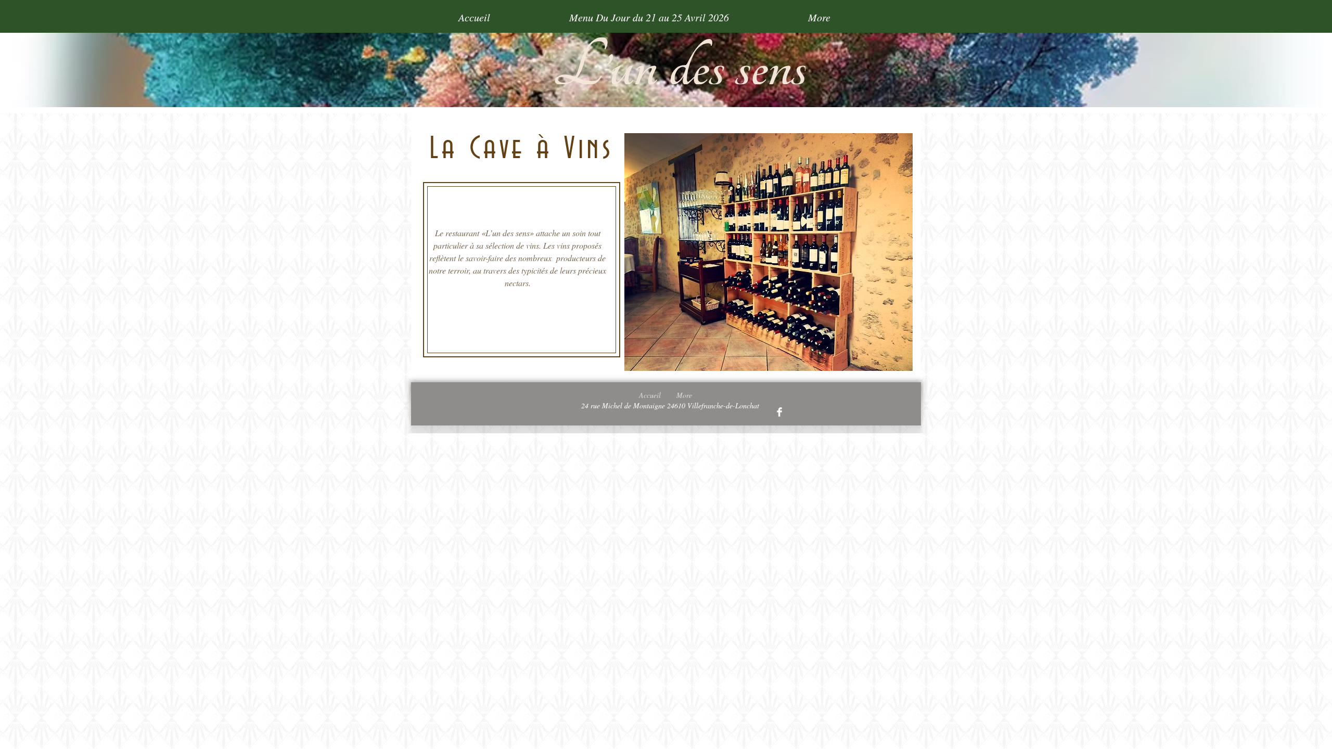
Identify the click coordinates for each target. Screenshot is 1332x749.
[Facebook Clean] (779, 412)
